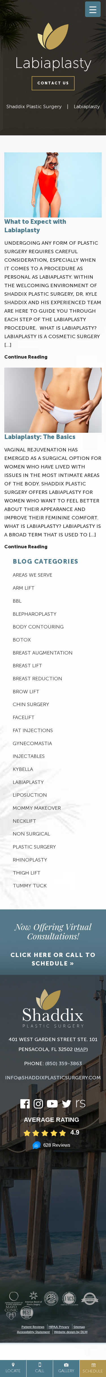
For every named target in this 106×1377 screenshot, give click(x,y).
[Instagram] (38, 1106)
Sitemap (79, 1327)
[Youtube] (52, 1106)
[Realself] (80, 1106)
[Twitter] (67, 1106)
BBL (17, 601)
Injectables (29, 756)
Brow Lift (26, 691)
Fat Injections (33, 730)
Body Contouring (38, 627)
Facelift (23, 717)
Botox (22, 640)
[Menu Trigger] (93, 9)
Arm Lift (23, 588)
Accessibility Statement (33, 1332)
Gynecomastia (32, 743)
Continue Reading (25, 357)
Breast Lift (27, 665)
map (80, 1049)
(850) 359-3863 (63, 1063)
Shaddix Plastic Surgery (34, 106)
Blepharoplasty (35, 614)
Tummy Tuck (30, 886)
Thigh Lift (26, 873)
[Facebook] (25, 1106)
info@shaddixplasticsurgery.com (53, 1078)
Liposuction (30, 795)
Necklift (24, 821)
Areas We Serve (32, 575)
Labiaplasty (87, 106)
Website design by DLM (70, 1332)
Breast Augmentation (43, 653)
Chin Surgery (31, 704)
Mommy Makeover (37, 808)
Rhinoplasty (30, 860)
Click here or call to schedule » (53, 959)
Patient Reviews (32, 1327)
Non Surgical (31, 834)
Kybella (23, 769)
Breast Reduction (37, 678)
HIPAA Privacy (59, 1327)
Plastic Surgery (34, 847)
